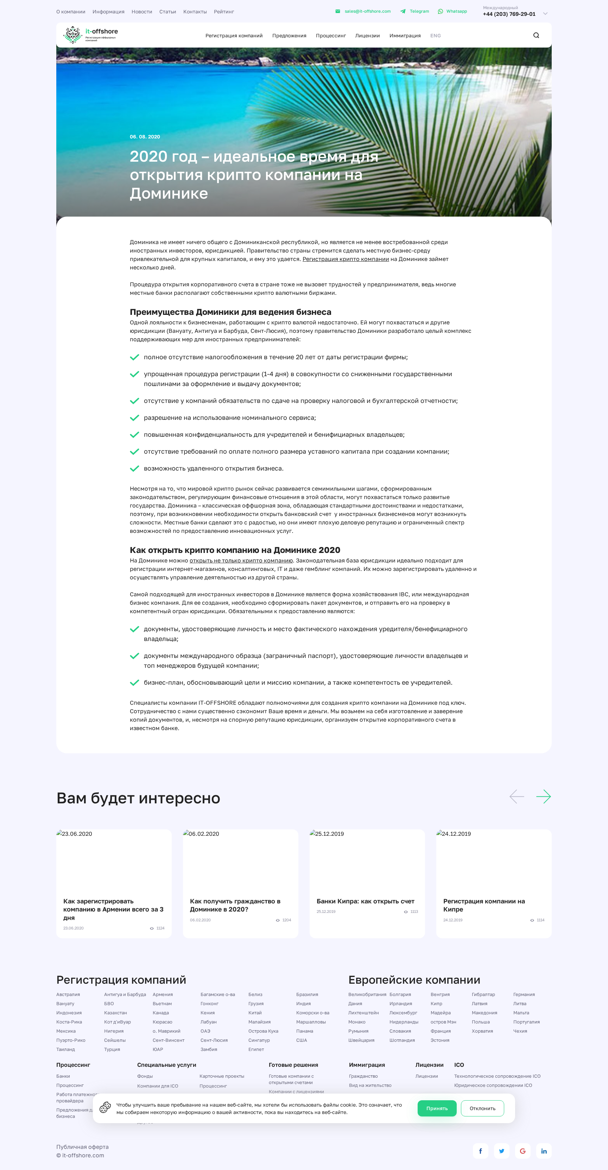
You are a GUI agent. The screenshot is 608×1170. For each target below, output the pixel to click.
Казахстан (115, 1012)
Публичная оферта (82, 1146)
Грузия (256, 1003)
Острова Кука (263, 1031)
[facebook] (480, 1151)
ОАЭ (205, 1031)
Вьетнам (162, 1003)
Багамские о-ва (218, 994)
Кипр (436, 1003)
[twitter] (501, 1151)
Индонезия (69, 1012)
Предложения (289, 35)
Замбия (209, 1049)
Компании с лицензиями (296, 1091)
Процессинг (331, 35)
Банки (63, 1076)
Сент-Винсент (168, 1040)
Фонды (145, 1076)
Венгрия (440, 994)
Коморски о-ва (312, 1012)
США (301, 1040)
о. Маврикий (166, 1031)
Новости (142, 11)
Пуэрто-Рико (71, 1040)
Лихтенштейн (363, 1012)
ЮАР (158, 1049)
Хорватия (482, 1031)
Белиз (255, 994)
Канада (161, 1012)
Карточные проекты (222, 1076)
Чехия (520, 1031)
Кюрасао (162, 1022)
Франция (441, 1031)
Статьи (167, 11)
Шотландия (402, 1040)
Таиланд (65, 1049)
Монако (357, 1022)
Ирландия (401, 1003)
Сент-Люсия (214, 1040)
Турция (112, 1049)
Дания (355, 1003)
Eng (435, 35)
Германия (524, 994)
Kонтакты (195, 11)
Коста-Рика (69, 1022)
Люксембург (403, 1012)
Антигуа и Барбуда (125, 994)
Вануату (65, 1003)
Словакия (400, 1031)
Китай (255, 1012)
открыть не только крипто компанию (241, 560)
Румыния (358, 1031)
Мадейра (441, 1012)
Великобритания (367, 994)
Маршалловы (311, 1022)
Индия (303, 1003)
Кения (208, 1012)
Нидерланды (404, 1022)
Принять (437, 1108)
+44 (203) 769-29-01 (509, 14)
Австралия (68, 994)
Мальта (521, 1012)
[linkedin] (544, 1151)
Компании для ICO (157, 1086)
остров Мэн (443, 1022)
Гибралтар (483, 994)
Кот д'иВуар (117, 1022)
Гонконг (209, 1003)
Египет (256, 1049)
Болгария (400, 994)
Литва (519, 1003)
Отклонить (482, 1108)
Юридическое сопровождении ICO (493, 1085)
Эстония (440, 1040)
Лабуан (209, 1022)
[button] (517, 798)
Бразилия (307, 994)
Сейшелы (115, 1040)
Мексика (66, 1031)
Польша (481, 1022)
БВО (109, 1003)
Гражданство (363, 1076)
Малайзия (259, 1022)
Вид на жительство (370, 1085)
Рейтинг (224, 11)
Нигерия (114, 1031)
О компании (71, 11)
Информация (109, 11)
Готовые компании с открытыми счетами (291, 1079)
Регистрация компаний (234, 35)
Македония (484, 1012)
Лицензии (367, 35)
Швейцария (361, 1040)
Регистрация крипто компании (346, 258)
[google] (523, 1151)
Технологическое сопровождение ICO (497, 1076)
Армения (163, 994)
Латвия (479, 1003)
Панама (304, 1031)
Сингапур (259, 1040)
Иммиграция (405, 35)
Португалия (526, 1022)
